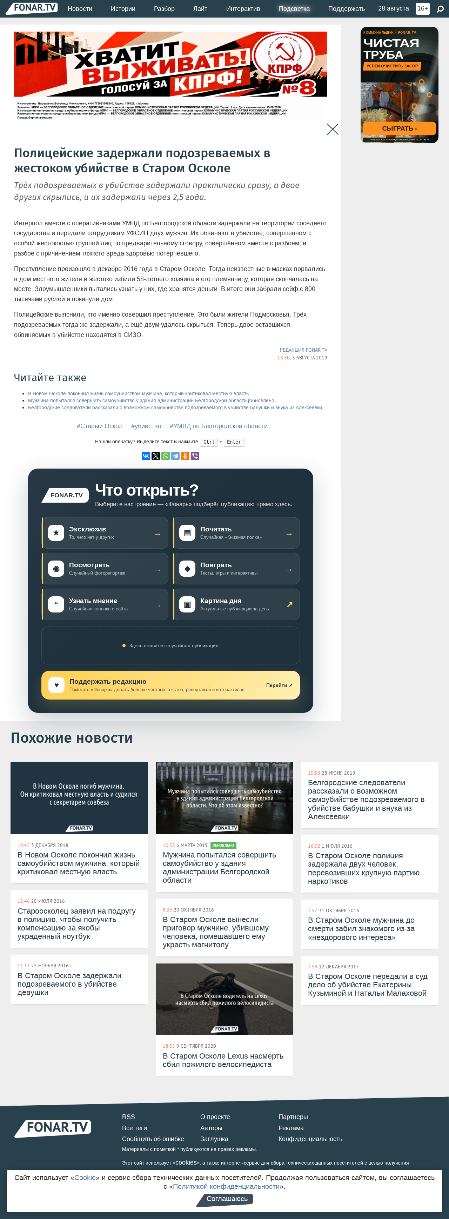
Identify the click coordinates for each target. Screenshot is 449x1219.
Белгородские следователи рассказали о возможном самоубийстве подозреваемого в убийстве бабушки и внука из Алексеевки (175, 407)
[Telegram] (175, 456)
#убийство (146, 426)
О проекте (215, 1117)
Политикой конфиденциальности (226, 1186)
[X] (156, 456)
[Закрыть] (333, 129)
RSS (128, 1117)
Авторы (211, 1128)
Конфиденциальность (310, 1139)
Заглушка (214, 1139)
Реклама (291, 1128)
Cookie (85, 1177)
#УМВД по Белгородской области (219, 426)
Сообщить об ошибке (153, 1139)
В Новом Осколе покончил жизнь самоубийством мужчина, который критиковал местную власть (138, 393)
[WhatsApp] (165, 456)
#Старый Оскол (100, 426)
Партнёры (293, 1117)
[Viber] (195, 456)
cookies (186, 1162)
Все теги (134, 1128)
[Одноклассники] (185, 456)
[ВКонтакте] (146, 456)
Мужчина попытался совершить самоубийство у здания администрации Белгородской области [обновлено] (152, 400)
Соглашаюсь (227, 1198)
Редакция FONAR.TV (303, 350)
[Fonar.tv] (31, 8)
